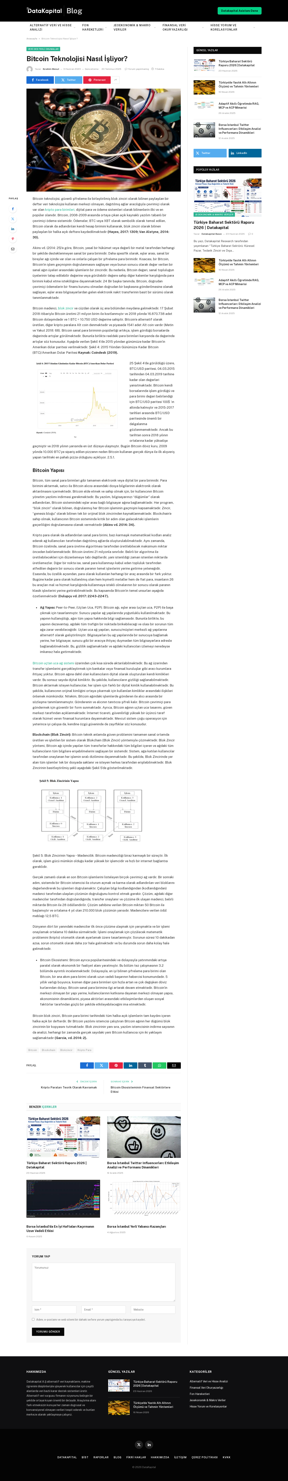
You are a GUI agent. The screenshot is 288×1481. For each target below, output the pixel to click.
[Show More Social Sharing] (116, 80)
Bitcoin (32, 1050)
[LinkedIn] (13, 229)
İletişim (180, 1457)
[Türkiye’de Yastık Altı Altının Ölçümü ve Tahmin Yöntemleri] (204, 87)
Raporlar (101, 1457)
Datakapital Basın (212, 234)
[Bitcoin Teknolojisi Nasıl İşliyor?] (103, 139)
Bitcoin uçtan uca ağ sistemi (53, 663)
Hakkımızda (160, 1457)
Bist (85, 1457)
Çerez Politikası (205, 1457)
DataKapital (67, 1457)
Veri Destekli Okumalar (43, 49)
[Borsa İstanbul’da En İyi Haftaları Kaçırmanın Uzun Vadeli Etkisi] (63, 1200)
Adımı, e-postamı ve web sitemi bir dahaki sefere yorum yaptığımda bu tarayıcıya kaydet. (91, 1319)
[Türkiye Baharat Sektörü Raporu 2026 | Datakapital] (63, 1137)
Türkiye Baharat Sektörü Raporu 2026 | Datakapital (56, 1165)
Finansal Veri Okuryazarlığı (175, 27)
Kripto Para (84, 1050)
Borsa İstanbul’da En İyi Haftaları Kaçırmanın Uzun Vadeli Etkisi (60, 1229)
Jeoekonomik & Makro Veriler (132, 27)
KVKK (227, 1457)
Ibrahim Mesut (51, 69)
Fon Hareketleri (92, 27)
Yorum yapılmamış (138, 69)
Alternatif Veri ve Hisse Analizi (51, 27)
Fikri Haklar (136, 1457)
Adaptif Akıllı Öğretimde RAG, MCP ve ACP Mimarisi (239, 105)
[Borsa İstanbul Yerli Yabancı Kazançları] (144, 1200)
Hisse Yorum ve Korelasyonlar (224, 27)
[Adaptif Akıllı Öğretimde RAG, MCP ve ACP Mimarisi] (204, 108)
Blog (117, 1457)
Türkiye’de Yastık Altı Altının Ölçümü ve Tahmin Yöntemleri (239, 84)
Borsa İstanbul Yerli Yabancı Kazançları (136, 1226)
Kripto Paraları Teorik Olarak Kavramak (69, 1087)
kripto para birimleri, (59, 210)
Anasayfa (31, 38)
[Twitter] (13, 219)
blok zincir (65, 308)
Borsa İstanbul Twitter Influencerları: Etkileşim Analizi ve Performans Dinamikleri (143, 1165)
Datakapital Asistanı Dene (239, 10)
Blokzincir (66, 1050)
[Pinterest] (13, 239)
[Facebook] (13, 209)
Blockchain (48, 1050)
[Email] (13, 249)
